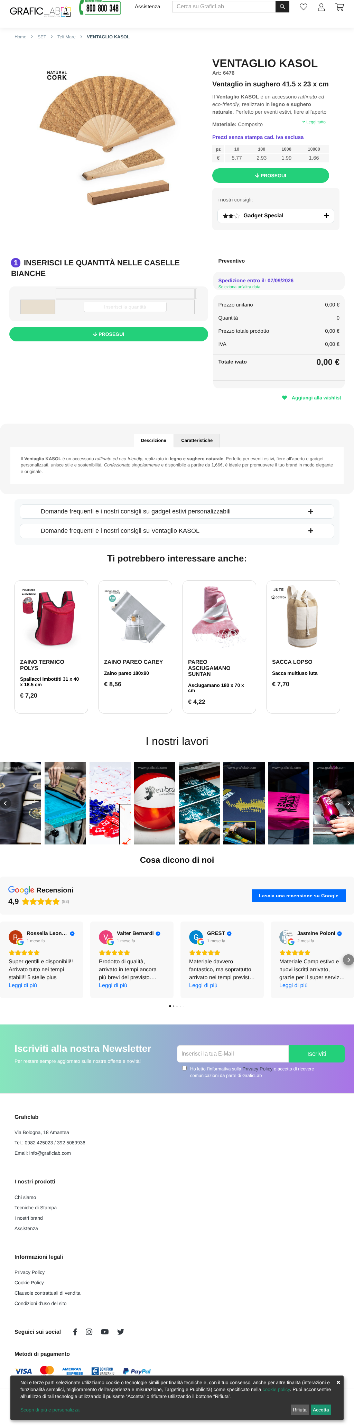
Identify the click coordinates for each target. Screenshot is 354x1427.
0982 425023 (39, 1142)
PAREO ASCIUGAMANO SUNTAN (209, 668)
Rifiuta (300, 1409)
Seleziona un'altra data (239, 286)
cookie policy (276, 1389)
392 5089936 (71, 1142)
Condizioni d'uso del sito (41, 1303)
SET (41, 36)
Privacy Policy (257, 1068)
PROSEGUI (272, 175)
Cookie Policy (29, 1282)
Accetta (321, 1409)
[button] (5, 803)
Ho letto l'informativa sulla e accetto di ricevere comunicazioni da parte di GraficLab (252, 1072)
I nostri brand (29, 1218)
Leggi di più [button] (23, 986)
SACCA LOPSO (292, 662)
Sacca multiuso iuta (294, 673)
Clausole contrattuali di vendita (48, 1293)
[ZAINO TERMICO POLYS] (51, 617)
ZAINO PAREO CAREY (133, 662)
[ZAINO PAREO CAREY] (135, 617)
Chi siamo (25, 1197)
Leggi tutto (315, 122)
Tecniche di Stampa (36, 1207)
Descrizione (153, 440)
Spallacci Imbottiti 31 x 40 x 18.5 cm (49, 681)
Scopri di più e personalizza (50, 1409)
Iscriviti (316, 1053)
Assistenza (147, 6)
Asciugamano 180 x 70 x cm (216, 687)
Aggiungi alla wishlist (315, 397)
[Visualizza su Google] (15, 937)
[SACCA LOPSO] (303, 617)
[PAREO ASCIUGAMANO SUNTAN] (219, 617)
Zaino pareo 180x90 (126, 673)
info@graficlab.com (50, 1153)
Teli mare (65, 36)
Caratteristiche (197, 440)
